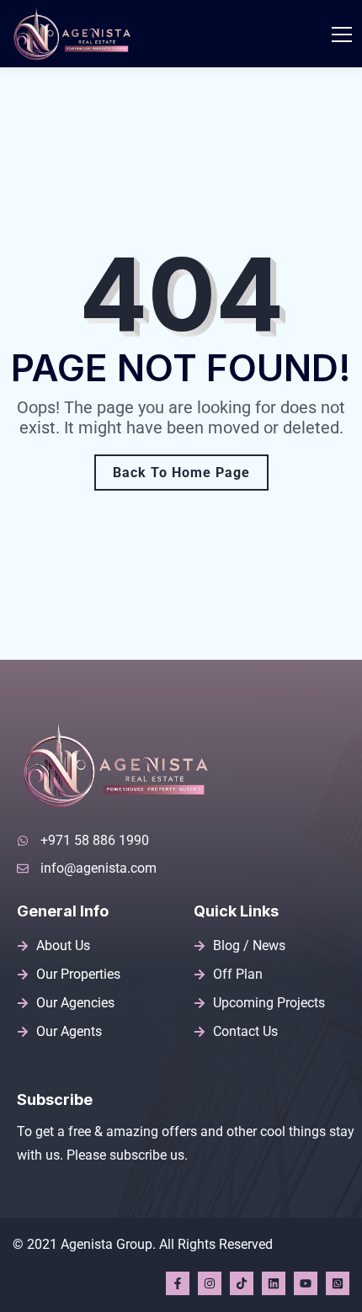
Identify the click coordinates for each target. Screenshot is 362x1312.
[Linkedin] (273, 1283)
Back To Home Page (181, 473)
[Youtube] (305, 1283)
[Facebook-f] (177, 1283)
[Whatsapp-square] (337, 1283)
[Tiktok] (241, 1283)
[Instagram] (209, 1283)
